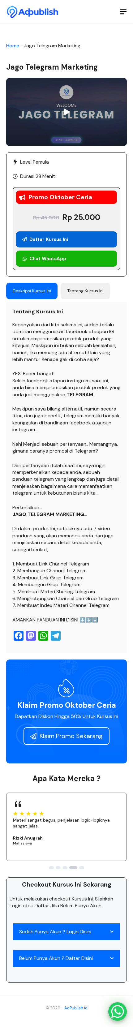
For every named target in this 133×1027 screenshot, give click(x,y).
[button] (66, 112)
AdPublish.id (76, 1008)
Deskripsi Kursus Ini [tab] (32, 291)
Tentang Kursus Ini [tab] (85, 291)
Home (12, 45)
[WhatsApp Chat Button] (117, 1011)
